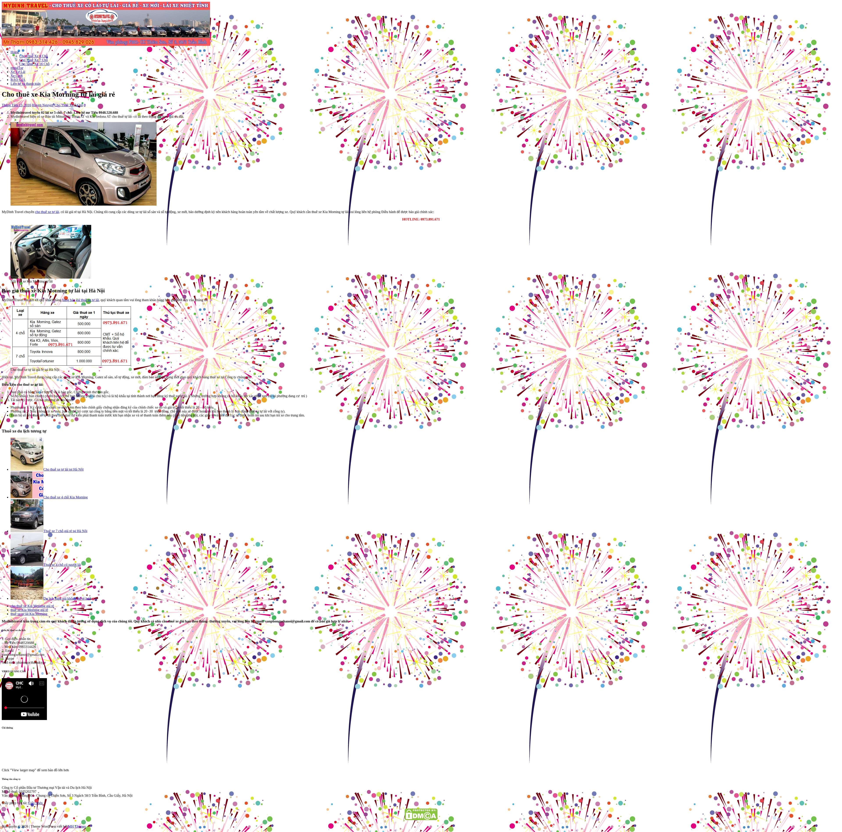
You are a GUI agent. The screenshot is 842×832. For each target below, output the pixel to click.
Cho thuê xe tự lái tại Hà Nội (63, 469)
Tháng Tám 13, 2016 (16, 105)
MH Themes (77, 826)
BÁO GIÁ (18, 80)
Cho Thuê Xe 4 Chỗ (33, 56)
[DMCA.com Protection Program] (421, 819)
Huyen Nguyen (43, 105)
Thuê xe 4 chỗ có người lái (62, 565)
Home (15, 52)
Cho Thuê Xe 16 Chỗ (34, 64)
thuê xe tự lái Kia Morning (29, 614)
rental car (17, 68)
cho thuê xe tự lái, (47, 212)
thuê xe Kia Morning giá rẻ (29, 610)
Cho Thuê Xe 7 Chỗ (33, 60)
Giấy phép (35, 803)
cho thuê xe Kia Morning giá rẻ (32, 606)
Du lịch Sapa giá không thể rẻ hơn (67, 598)
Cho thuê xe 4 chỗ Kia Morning (65, 497)
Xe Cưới (17, 76)
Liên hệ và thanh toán (26, 83)
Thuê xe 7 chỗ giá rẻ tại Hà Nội (65, 531)
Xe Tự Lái (18, 72)
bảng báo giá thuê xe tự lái (80, 300)
